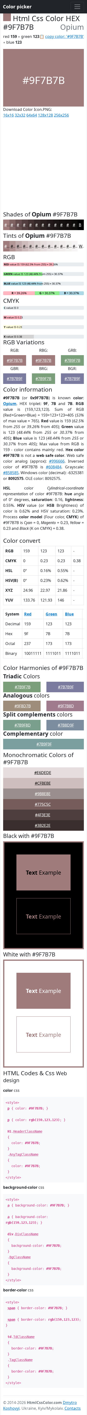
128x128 (45, 115)
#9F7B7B (14, 360)
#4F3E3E (42, 815)
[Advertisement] (43, 163)
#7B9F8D (22, 725)
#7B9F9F (44, 744)
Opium (9, 403)
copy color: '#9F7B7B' (64, 36)
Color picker (17, 6)
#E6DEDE (42, 772)
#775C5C (43, 804)
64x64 (31, 115)
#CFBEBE (43, 783)
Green (51, 614)
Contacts (73, 1408)
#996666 (57, 461)
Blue (69, 614)
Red (27, 614)
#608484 (53, 467)
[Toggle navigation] (77, 7)
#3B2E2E (43, 825)
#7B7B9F (14, 378)
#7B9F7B (72, 360)
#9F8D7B (22, 706)
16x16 (8, 115)
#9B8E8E (43, 793)
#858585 (11, 472)
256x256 (61, 115)
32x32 (20, 115)
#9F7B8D (66, 706)
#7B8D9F (66, 725)
